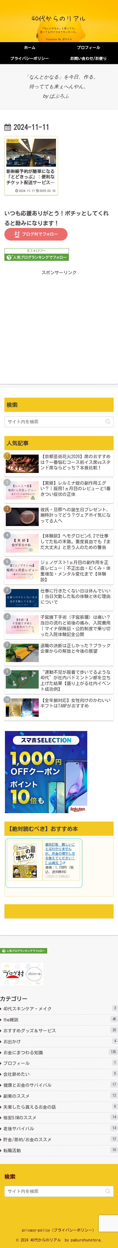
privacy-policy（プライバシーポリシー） (59, 1230)
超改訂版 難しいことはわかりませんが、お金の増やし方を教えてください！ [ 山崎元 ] (60, 853)
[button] (108, 421)
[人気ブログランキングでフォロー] (36, 254)
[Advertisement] (59, 322)
